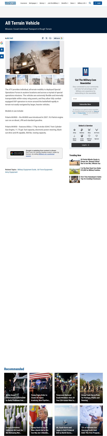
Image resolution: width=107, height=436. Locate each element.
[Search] (89, 3)
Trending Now (75, 155)
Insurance (23, 3)
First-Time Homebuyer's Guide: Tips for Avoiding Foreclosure (91, 178)
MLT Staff (10, 38)
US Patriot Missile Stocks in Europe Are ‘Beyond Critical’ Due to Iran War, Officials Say (90, 161)
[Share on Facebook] (42, 38)
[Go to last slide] (55, 70)
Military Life (81, 3)
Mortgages (32, 3)
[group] (34, 57)
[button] (10, 80)
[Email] (50, 38)
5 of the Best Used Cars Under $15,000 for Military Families (91, 169)
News (72, 3)
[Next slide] (60, 70)
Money (42, 3)
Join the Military (53, 3)
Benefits (64, 3)
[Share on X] (46, 38)
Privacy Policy (82, 113)
